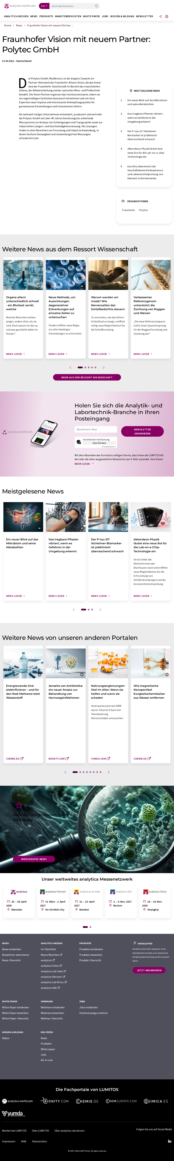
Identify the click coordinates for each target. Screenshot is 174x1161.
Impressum (8, 1141)
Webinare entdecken (53, 1007)
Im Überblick (48, 949)
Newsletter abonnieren (142, 431)
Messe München (50, 954)
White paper (48, 1049)
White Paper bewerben (15, 1013)
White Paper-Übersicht (15, 1018)
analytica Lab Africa (52, 982)
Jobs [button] (105, 16)
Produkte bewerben (90, 954)
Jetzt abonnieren (149, 970)
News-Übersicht (11, 960)
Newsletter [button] (144, 16)
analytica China (50, 965)
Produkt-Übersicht (90, 960)
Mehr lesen (83, 463)
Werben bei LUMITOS (14, 1130)
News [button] (34, 16)
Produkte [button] (46, 16)
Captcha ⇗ (109, 446)
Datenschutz (39, 1141)
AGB (23, 1141)
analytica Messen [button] (16, 16)
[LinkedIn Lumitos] (169, 1141)
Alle (43, 5)
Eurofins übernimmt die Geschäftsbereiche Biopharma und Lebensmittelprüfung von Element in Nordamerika (145, 172)
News (44, 1038)
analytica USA (49, 987)
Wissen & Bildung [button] (122, 16)
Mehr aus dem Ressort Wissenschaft (86, 377)
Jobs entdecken (88, 1007)
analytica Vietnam (51, 976)
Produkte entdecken (91, 949)
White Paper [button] (91, 16)
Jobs (43, 1054)
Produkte (46, 1043)
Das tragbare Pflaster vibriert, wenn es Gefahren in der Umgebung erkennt (145, 117)
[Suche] (96, 6)
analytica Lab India (52, 971)
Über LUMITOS (40, 1130)
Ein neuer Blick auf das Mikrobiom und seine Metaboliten (147, 102)
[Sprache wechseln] (166, 17)
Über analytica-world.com (69, 1130)
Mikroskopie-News (34, 859)
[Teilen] (160, 17)
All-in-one (47, 1060)
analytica (46, 960)
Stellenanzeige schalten (93, 1013)
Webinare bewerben (52, 1013)
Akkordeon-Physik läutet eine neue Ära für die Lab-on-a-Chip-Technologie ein (146, 152)
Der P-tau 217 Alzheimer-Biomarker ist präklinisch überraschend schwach (142, 135)
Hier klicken (99, 442)
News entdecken (11, 949)
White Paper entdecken (15, 1007)
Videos (6, 1038)
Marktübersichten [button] (68, 16)
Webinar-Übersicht (52, 1018)
